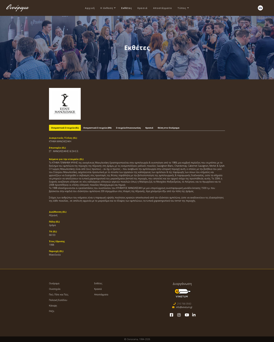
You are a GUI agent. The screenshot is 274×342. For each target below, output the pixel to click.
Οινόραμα (54, 283)
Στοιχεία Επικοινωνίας (128, 127)
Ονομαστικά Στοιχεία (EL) (65, 127)
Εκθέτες (126, 8)
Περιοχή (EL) (56, 251)
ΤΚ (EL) (53, 231)
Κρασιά (142, 8)
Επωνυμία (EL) (57, 147)
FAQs (51, 311)
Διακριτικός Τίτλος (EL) (63, 137)
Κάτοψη (53, 305)
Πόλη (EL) (54, 221)
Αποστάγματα (162, 8)
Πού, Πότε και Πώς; (58, 294)
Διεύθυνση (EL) (57, 211)
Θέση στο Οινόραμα (168, 127)
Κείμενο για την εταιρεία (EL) (66, 159)
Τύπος (181, 8)
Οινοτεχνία (54, 288)
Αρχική (90, 8)
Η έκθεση (106, 8)
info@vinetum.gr (184, 307)
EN (260, 8)
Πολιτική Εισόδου (58, 300)
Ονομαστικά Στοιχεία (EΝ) (97, 127)
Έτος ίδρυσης (57, 241)
